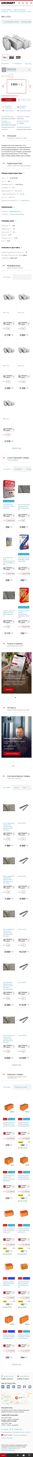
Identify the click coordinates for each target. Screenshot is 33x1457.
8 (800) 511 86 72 (23, 1379)
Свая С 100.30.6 (22, 1035)
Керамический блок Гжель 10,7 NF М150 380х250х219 (9, 1283)
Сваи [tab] (24, 787)
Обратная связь (24, 1376)
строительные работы (17, 214)
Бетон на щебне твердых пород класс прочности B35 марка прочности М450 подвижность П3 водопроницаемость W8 (9, 988)
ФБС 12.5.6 (18, 191)
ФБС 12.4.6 (6, 366)
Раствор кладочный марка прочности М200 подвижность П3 (9, 613)
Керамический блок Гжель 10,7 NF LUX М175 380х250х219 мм (24, 1284)
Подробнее (9, 689)
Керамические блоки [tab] (21, 1087)
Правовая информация (8, 1450)
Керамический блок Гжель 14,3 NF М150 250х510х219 (9, 1230)
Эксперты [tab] (11, 707)
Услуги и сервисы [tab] (15, 643)
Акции (3, 1455)
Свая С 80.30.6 (22, 982)
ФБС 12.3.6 (6, 312)
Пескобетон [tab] (18, 469)
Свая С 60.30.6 (22, 823)
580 (14, 232)
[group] (16, 43)
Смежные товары (26, 21)
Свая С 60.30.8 (22, 876)
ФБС (13, 188)
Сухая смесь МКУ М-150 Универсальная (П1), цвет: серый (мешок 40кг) (9, 561)
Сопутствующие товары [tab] (18, 457)
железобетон (25, 200)
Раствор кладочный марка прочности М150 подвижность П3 (24, 507)
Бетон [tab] (16, 787)
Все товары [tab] (7, 277)
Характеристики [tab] (14, 163)
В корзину (9, 100)
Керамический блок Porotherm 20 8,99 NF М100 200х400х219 (9, 1336)
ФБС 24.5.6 (21, 366)
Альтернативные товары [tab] (18, 776)
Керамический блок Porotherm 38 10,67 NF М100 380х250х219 (24, 1177)
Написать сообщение (12, 753)
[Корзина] (26, 3)
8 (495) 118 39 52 (7, 1379)
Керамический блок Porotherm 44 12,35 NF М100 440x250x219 (24, 1124)
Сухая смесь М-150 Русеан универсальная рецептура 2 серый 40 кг (23, 614)
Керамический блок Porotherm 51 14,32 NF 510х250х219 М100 (9, 1124)
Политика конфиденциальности (10, 1448)
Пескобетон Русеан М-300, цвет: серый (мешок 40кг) (24, 559)
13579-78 (11, 197)
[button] (5, 63)
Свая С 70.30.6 (22, 929)
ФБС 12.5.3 (6, 419)
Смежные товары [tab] (15, 1074)
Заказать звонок (9, 748)
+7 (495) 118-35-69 (11, 746)
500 (14, 229)
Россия (22, 194)
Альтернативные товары (11, 21)
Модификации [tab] (13, 265)
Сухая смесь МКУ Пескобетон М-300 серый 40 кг (8, 506)
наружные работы (15, 211)
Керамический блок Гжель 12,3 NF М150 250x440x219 (24, 1230)
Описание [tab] (11, 135)
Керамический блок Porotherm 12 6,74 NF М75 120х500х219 (24, 1336)
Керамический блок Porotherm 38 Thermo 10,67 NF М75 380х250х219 (9, 1178)
